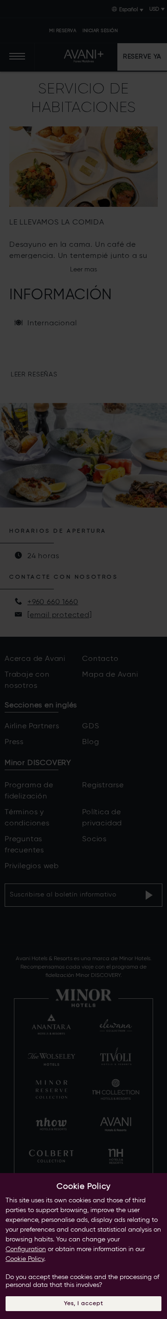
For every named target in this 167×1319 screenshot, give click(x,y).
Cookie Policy (25, 1259)
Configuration (26, 1249)
